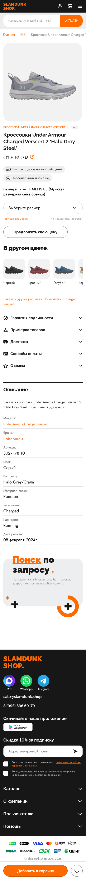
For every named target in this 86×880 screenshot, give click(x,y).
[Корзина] (70, 6)
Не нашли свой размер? (67, 219)
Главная (9, 34)
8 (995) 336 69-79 (19, 706)
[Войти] (60, 6)
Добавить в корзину (35, 871)
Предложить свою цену (35, 232)
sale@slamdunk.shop (22, 696)
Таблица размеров (15, 219)
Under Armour (13, 438)
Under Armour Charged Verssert (25, 424)
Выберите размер (24, 208)
